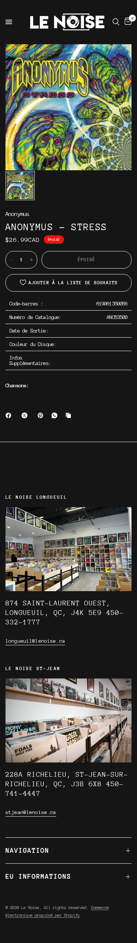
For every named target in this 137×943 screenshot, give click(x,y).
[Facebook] (9, 415)
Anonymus (17, 214)
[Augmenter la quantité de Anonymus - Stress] (31, 259)
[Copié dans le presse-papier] (69, 415)
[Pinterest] (42, 415)
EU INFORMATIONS (38, 876)
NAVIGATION (27, 850)
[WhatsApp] (56, 415)
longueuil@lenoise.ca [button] (35, 641)
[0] (127, 22)
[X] (26, 415)
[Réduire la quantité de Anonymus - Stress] (11, 259)
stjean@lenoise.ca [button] (30, 812)
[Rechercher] (116, 22)
